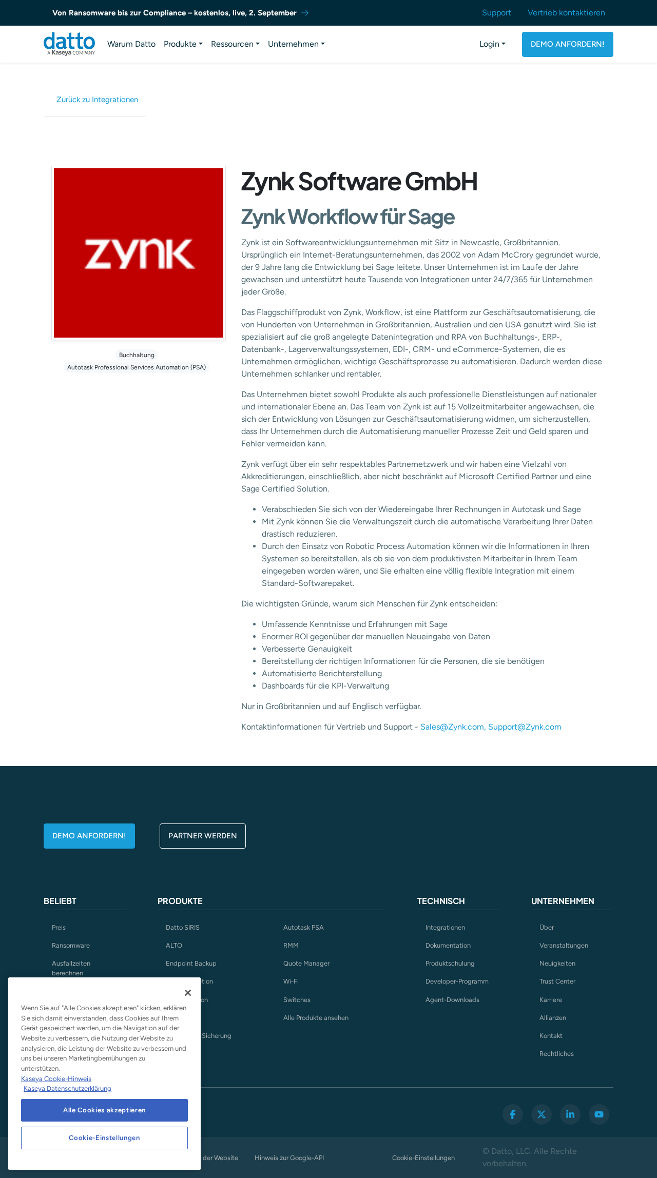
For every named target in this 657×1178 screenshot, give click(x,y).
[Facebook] (512, 1114)
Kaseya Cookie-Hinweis (56, 1079)
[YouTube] (599, 1114)
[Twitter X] (541, 1114)
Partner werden (202, 835)
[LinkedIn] (570, 1114)
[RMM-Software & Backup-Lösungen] (69, 44)
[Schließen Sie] (188, 992)
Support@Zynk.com (524, 727)
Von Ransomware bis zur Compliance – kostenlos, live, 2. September (174, 12)
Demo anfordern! (568, 44)
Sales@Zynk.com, (453, 727)
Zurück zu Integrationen (97, 99)
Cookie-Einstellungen (423, 1158)
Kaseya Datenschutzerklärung (67, 1088)
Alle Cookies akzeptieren (104, 1110)
